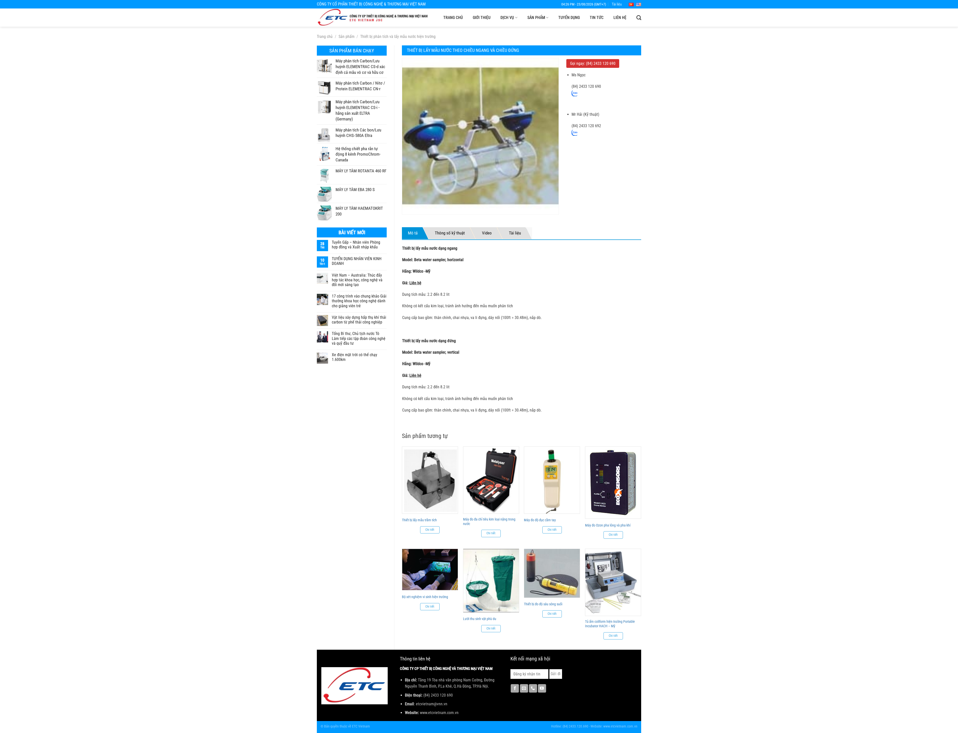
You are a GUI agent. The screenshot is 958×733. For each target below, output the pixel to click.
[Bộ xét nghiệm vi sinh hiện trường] (430, 569)
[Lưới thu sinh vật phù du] (491, 580)
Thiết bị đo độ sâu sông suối (543, 604)
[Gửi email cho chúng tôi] (524, 688)
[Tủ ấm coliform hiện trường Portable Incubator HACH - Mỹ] (613, 582)
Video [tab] (487, 232)
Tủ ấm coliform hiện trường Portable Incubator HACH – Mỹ (610, 624)
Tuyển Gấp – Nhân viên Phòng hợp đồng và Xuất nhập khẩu (356, 244)
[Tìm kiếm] (638, 17)
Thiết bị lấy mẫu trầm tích (419, 520)
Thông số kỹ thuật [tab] (450, 232)
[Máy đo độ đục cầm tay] (552, 480)
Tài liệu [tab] (515, 232)
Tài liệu (617, 4)
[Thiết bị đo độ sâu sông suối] (552, 573)
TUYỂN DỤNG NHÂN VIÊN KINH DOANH (356, 261)
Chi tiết (429, 529)
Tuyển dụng (569, 17)
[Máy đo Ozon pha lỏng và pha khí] (613, 483)
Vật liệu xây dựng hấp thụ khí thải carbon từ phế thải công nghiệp (359, 319)
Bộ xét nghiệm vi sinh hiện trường (425, 597)
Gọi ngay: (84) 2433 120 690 (592, 63)
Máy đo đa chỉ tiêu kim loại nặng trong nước (489, 521)
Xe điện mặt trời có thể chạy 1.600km (354, 357)
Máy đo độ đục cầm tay (540, 520)
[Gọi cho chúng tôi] (533, 688)
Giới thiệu (481, 17)
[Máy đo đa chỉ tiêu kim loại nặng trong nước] (491, 480)
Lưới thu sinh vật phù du (479, 619)
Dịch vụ (507, 17)
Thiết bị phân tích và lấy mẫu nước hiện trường (398, 36)
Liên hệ (619, 17)
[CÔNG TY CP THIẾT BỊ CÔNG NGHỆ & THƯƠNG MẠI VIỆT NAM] (373, 17)
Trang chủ (453, 17)
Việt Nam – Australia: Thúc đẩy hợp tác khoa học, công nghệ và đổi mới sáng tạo (357, 280)
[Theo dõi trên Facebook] (515, 688)
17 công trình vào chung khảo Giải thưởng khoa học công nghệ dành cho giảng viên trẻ (359, 301)
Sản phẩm (536, 17)
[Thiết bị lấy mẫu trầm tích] (430, 480)
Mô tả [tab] (413, 232)
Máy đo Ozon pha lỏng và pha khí (607, 525)
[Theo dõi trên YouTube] (542, 688)
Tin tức (596, 17)
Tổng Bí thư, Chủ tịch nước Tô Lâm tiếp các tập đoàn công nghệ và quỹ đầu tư (358, 338)
